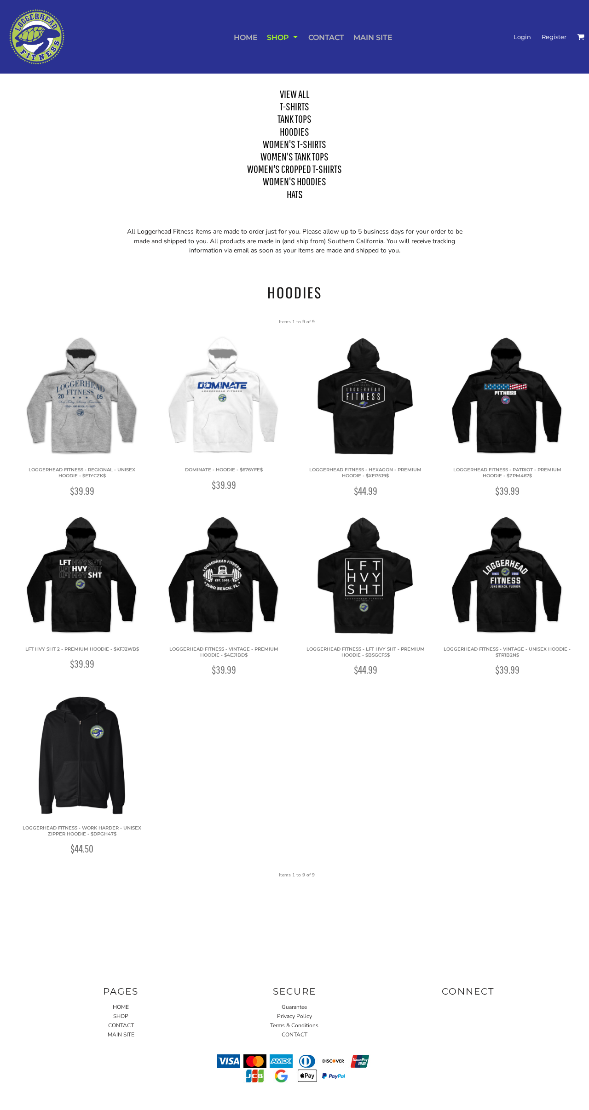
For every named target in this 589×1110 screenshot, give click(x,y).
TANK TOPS (294, 118)
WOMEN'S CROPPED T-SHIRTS (294, 168)
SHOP (120, 1016)
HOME (121, 1007)
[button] (283, 37)
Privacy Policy (294, 1016)
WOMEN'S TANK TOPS (294, 156)
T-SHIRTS (294, 106)
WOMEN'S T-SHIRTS (294, 143)
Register (554, 36)
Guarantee (294, 1007)
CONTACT (121, 1025)
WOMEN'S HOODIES (294, 181)
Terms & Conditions (294, 1025)
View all (295, 93)
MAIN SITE (121, 1034)
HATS (295, 194)
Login (522, 36)
